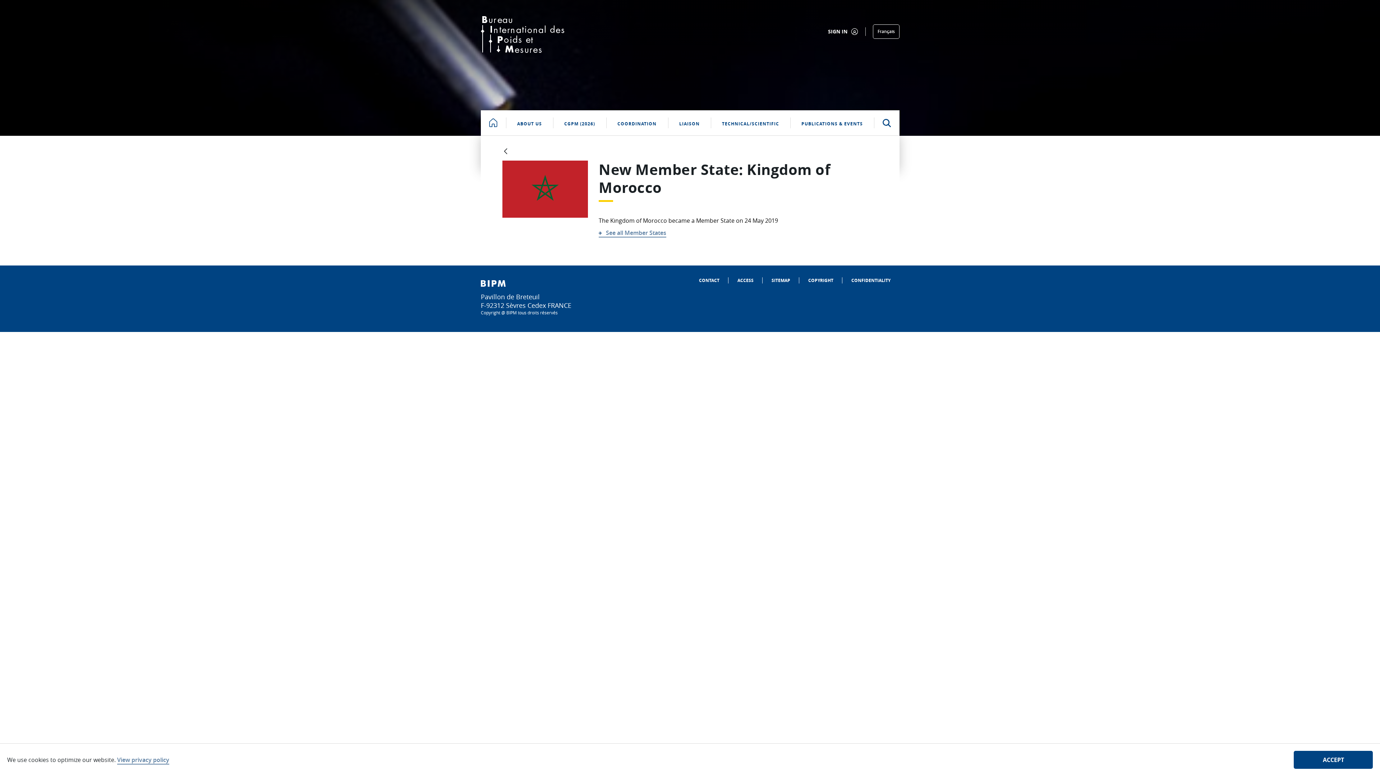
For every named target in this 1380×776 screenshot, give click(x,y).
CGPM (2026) (579, 124)
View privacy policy (143, 760)
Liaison (689, 124)
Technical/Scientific (750, 124)
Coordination (637, 124)
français (886, 31)
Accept (1333, 760)
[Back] (505, 151)
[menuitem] (709, 280)
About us (529, 124)
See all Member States (636, 233)
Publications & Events (832, 124)
